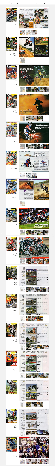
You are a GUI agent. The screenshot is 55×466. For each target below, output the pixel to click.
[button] (11, 3)
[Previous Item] (20, 18)
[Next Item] (47, 133)
